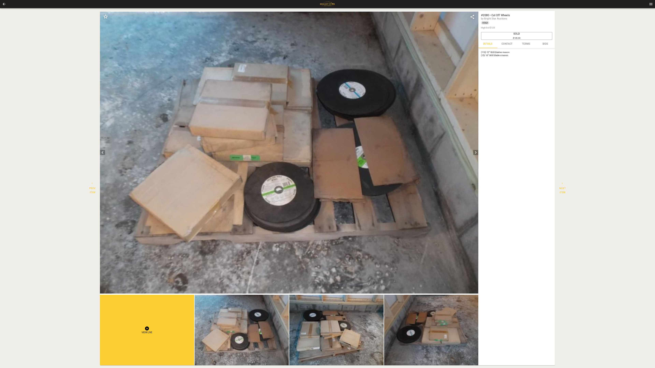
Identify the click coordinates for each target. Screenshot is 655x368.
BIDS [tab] (545, 43)
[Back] (4, 4)
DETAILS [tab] (488, 43)
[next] (475, 152)
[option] (289, 152)
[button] (4, 4)
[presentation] (327, 4)
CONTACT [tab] (507, 43)
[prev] (102, 152)
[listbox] (289, 152)
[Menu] (651, 4)
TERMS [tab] (526, 43)
